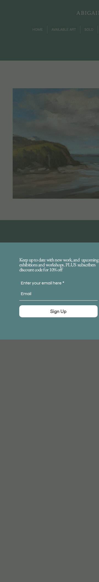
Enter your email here (41, 283)
